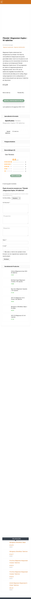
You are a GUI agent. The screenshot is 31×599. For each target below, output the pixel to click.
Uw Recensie (6, 202)
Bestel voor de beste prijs (13, 100)
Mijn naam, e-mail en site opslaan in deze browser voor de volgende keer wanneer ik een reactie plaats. (15, 254)
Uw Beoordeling (6, 198)
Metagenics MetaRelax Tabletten (18, 551)
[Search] (28, 2)
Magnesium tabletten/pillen (19, 47)
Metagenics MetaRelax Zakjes (17, 542)
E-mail (5, 246)
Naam (5, 240)
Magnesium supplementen (8, 47)
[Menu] (2, 2)
